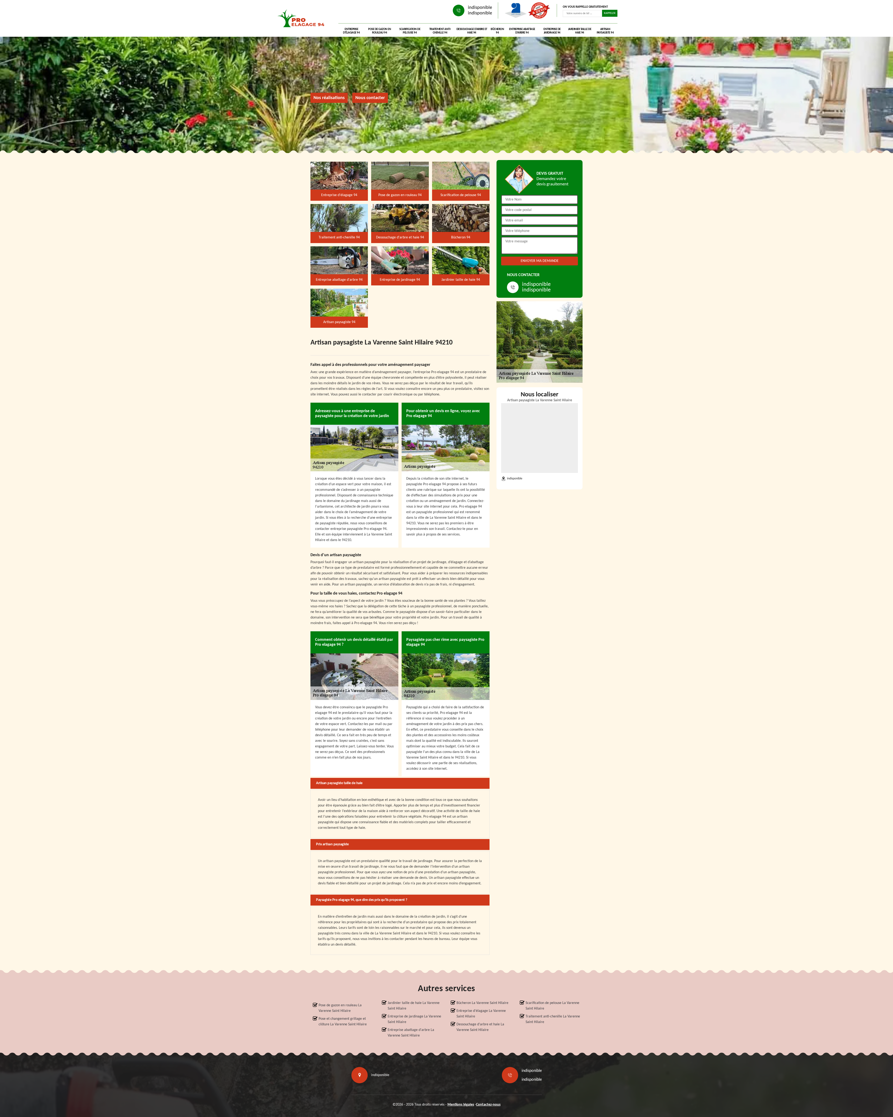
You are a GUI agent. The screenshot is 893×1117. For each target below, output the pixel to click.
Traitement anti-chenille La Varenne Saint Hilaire (553, 1019)
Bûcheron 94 (497, 31)
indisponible (480, 7)
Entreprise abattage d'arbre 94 (522, 31)
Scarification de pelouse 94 (409, 31)
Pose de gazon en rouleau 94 (379, 31)
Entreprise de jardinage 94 (552, 31)
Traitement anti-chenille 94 (440, 31)
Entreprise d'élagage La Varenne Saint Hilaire (481, 1013)
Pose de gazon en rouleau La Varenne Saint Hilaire (340, 1008)
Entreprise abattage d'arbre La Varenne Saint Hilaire (411, 1032)
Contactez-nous (488, 1105)
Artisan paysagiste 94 (605, 31)
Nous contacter (370, 98)
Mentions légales (460, 1105)
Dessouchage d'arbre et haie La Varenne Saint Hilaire (480, 1027)
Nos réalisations (329, 98)
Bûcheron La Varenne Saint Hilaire (482, 1003)
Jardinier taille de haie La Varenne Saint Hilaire (414, 1005)
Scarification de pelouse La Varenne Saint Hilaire (552, 1005)
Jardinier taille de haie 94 (579, 31)
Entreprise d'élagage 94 (351, 31)
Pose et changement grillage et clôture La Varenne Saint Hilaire (343, 1021)
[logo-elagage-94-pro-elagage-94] (302, 19)
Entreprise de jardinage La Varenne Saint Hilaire (414, 1019)
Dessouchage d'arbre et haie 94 (471, 31)
